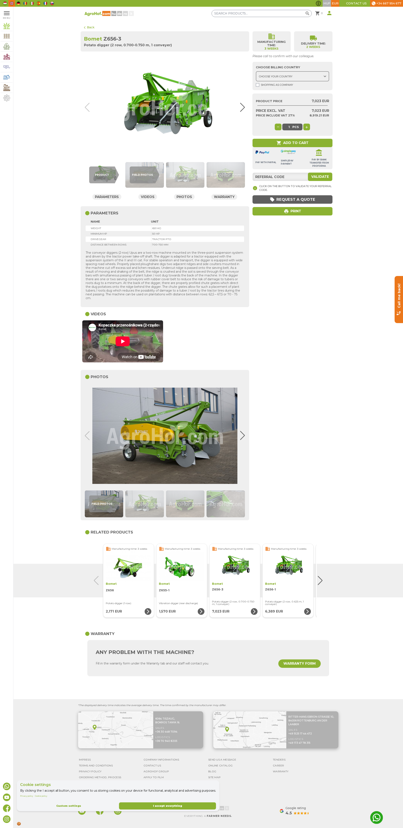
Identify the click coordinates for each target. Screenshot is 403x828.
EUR (335, 3)
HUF (326, 3)
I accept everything (167, 805)
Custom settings (68, 805)
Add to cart (292, 142)
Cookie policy (41, 796)
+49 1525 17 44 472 (300, 733)
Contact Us (356, 3)
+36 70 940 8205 (166, 740)
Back (89, 27)
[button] (240, 107)
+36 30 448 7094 (166, 731)
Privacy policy (26, 796)
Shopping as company (277, 84)
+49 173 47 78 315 (299, 742)
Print (292, 211)
